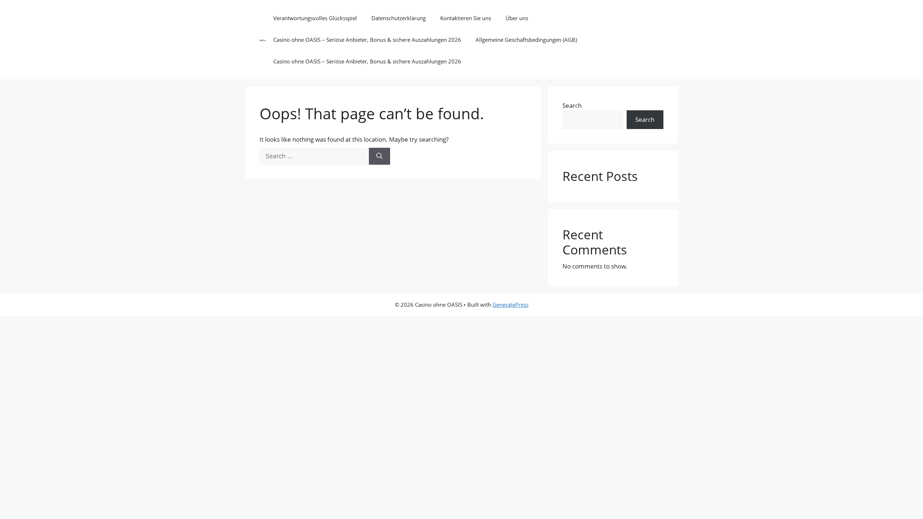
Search (572, 105)
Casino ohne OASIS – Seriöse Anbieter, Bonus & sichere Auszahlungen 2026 (367, 39)
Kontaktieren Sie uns (465, 18)
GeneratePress (511, 304)
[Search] (379, 156)
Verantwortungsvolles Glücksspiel (315, 18)
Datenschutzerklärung (398, 18)
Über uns (516, 18)
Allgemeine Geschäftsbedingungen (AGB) (526, 39)
